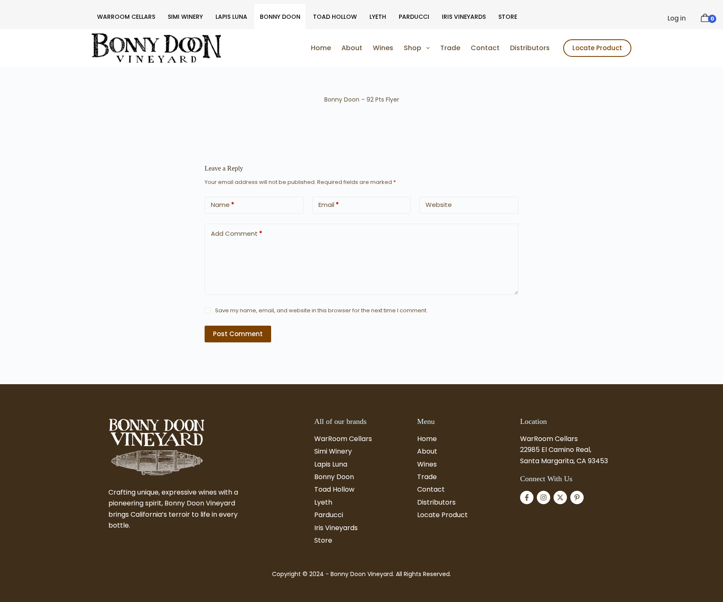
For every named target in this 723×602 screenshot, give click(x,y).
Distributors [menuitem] (530, 48)
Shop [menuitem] (412, 48)
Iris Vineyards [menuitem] (464, 17)
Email (328, 204)
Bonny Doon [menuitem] (280, 17)
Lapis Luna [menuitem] (231, 17)
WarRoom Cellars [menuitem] (126, 17)
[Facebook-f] (526, 497)
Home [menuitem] (321, 48)
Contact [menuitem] (485, 48)
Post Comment (238, 333)
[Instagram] (543, 497)
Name (222, 204)
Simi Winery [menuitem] (185, 17)
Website (439, 204)
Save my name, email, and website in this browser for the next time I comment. (321, 310)
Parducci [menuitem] (414, 17)
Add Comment (236, 233)
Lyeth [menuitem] (377, 17)
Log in (676, 18)
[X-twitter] (560, 497)
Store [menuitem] (507, 17)
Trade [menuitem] (450, 48)
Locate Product (597, 47)
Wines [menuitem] (383, 48)
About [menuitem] (351, 48)
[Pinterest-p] (577, 497)
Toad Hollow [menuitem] (335, 17)
